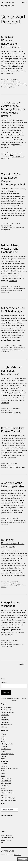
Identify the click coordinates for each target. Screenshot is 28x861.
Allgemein (4, 734)
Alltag (3, 736)
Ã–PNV (3, 739)
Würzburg (16, 81)
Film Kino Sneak (6, 749)
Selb (8, 292)
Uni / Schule (4, 785)
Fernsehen (4, 741)
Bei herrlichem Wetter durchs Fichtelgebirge (10, 249)
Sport (11, 81)
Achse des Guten (6, 707)
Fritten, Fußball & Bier (7, 712)
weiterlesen (10, 73)
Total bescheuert (6, 783)
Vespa (3, 788)
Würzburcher (7, 3)
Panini (3, 771)
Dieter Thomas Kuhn (7, 837)
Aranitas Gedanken (7, 710)
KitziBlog (4, 717)
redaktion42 (5, 722)
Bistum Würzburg (6, 835)
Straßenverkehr (6, 780)
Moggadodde (5, 719)
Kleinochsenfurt (5, 85)
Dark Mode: (21, 859)
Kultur (3, 758)
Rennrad (3, 524)
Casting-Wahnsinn (7, 744)
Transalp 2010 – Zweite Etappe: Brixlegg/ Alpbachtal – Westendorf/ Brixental (13, 109)
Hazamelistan (5, 715)
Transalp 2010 (5, 158)
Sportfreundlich (6, 778)
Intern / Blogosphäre (7, 754)
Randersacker (22, 85)
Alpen (14, 156)
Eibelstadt (15, 83)
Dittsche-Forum (6, 840)
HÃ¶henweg (22, 83)
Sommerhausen (5, 87)
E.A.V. (3, 842)
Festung (14, 585)
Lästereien (4, 763)
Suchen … (4, 682)
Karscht (3, 756)
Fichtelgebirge (16, 290)
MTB (11, 85)
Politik (3, 773)
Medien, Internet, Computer (9, 768)
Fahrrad (14, 644)
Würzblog (4, 727)
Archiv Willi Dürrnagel (8, 798)
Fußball (3, 751)
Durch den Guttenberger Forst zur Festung (12, 543)
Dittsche (4, 746)
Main (18, 644)
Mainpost (4, 766)
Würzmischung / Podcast (8, 800)
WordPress (17, 855)
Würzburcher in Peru (7, 793)
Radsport (15, 85)
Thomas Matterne (6, 724)
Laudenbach (5, 761)
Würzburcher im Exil (19, 288)
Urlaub (8, 229)
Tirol (22, 227)
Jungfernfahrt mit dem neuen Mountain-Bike (11, 371)
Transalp (3, 229)
